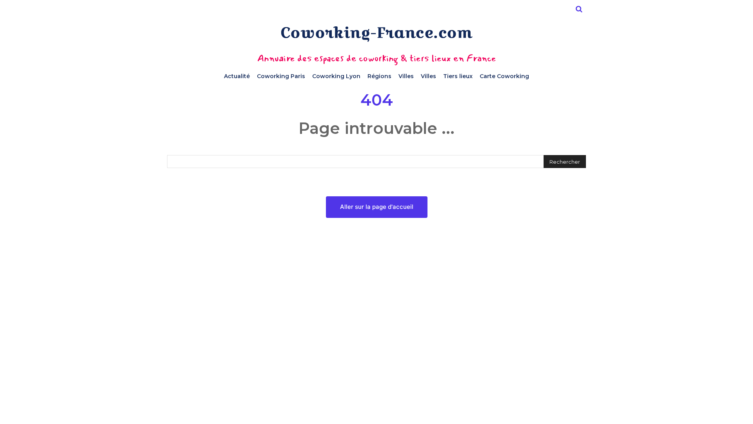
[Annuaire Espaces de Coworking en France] (376, 34)
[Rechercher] (579, 9)
